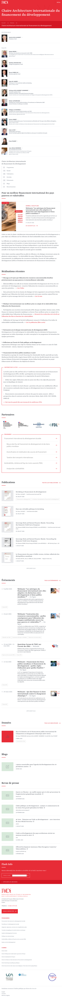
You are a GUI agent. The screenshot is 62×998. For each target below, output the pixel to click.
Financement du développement (23, 499)
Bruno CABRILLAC (29, 558)
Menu (58, 2)
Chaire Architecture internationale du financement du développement (17, 960)
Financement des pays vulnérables (19, 637)
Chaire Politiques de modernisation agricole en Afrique (13, 954)
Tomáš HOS (47, 736)
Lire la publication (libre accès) (35, 322)
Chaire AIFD (4, 607)
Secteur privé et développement (8, 942)
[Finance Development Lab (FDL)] (54, 425)
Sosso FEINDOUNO (22, 736)
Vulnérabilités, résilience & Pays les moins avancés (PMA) (23, 463)
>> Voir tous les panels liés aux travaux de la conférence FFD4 (22, 402)
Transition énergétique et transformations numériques (13, 930)
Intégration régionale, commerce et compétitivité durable (14, 927)
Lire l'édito (20, 288)
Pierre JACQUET (21, 494)
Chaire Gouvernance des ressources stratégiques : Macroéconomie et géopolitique (19, 966)
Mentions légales (6, 995)
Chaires (12, 23)
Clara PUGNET (54, 736)
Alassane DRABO (22, 527)
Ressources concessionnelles (35, 637)
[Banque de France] (39, 425)
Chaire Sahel (4, 951)
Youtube (4, 993)
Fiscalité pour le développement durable (10, 924)
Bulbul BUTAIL (21, 558)
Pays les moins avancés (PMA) (8, 655)
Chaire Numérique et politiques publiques (10, 963)
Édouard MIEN (37, 558)
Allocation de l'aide (6, 637)
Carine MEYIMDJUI (42, 527)
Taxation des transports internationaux (20, 457)
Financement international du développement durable (22, 438)
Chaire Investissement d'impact (8, 957)
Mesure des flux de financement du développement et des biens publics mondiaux (28, 445)
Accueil (4, 23)
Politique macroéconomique (8, 936)
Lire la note (38, 296)
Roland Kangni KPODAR (31, 527)
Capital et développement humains (9, 933)
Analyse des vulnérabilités (15, 468)
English (3, 992)
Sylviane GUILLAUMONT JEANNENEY (35, 736)
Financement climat (21, 741)
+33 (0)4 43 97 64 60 (12, 905)
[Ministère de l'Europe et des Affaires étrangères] (8, 425)
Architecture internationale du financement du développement (45, 499)
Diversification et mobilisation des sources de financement (26, 452)
